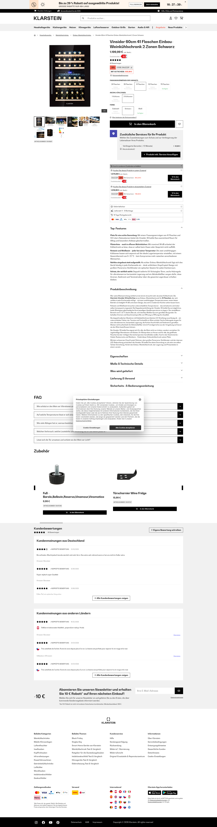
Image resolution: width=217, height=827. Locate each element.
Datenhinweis (153, 753)
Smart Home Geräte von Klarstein (86, 745)
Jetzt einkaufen (152, 4)
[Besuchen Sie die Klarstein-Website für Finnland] (129, 802)
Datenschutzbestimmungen (158, 800)
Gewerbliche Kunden (156, 749)
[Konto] (171, 18)
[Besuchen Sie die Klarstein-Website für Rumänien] (120, 802)
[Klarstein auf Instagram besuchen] (36, 822)
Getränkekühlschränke (43, 763)
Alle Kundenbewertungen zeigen (112, 598)
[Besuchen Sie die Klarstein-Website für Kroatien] (115, 802)
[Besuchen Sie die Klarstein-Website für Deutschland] (111, 791)
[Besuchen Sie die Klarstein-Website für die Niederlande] (115, 807)
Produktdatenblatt (115, 56)
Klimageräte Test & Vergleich (84, 760)
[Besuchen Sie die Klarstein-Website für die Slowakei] (120, 797)
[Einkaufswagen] (181, 18)
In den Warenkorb (145, 124)
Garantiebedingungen (157, 742)
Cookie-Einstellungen (157, 756)
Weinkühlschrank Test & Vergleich (86, 749)
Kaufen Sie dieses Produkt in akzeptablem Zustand (132, 187)
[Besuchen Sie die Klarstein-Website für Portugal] (120, 807)
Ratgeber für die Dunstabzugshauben (88, 753)
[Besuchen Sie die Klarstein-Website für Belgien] (111, 807)
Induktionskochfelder (43, 774)
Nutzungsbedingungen (155, 802)
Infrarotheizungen (41, 756)
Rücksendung (115, 745)
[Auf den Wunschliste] (179, 124)
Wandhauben (39, 771)
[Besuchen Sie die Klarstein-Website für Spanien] (111, 797)
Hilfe (112, 738)
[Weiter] (186, 27)
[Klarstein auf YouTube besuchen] (50, 822)
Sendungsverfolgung (118, 742)
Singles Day (77, 742)
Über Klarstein (154, 738)
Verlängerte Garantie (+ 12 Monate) (137, 146)
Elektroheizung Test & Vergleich (85, 763)
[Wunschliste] (176, 18)
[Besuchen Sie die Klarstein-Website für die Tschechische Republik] (124, 797)
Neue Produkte (175, 27)
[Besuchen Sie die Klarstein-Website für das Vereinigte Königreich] (115, 797)
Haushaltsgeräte (46, 35)
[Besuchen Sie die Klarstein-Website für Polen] (111, 802)
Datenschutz (76, 822)
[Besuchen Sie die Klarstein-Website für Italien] (129, 791)
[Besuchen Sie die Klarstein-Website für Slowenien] (124, 807)
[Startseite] (37, 35)
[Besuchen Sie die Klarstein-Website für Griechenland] (129, 807)
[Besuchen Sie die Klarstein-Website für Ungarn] (129, 797)
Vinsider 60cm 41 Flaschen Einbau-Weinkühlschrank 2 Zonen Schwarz (119, 35)
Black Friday (77, 738)
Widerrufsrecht (116, 753)
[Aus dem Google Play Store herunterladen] (170, 792)
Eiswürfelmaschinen (42, 760)
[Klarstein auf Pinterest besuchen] (58, 822)
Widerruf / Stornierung (119, 749)
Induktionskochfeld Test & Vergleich (87, 756)
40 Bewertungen (115, 63)
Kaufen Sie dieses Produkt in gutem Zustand (129, 170)
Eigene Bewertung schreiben (167, 530)
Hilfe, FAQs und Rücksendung (172, 11)
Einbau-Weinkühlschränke (82, 35)
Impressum (97, 822)
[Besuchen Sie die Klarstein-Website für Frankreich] (124, 791)
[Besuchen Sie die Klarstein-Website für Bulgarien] (124, 802)
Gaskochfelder (40, 778)
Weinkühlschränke (62, 35)
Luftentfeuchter (40, 745)
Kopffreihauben (40, 753)
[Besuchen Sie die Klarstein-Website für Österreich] (115, 791)
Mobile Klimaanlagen (43, 742)
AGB (87, 822)
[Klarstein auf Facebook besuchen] (43, 822)
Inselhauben (39, 749)
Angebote (160, 27)
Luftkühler (38, 767)
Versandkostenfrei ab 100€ (71, 11)
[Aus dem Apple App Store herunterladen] (154, 792)
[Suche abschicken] (83, 18)
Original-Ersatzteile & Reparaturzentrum (127, 756)
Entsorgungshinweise (157, 745)
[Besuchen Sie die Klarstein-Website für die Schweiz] (120, 791)
